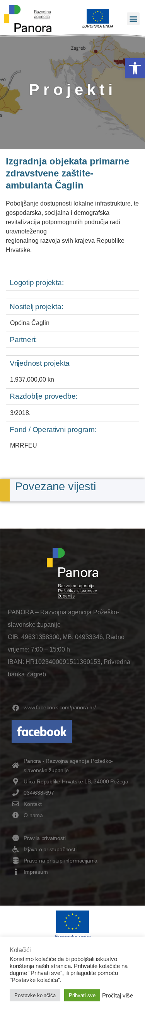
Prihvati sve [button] (82, 995)
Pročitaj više (117, 995)
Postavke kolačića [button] (35, 995)
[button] (135, 68)
